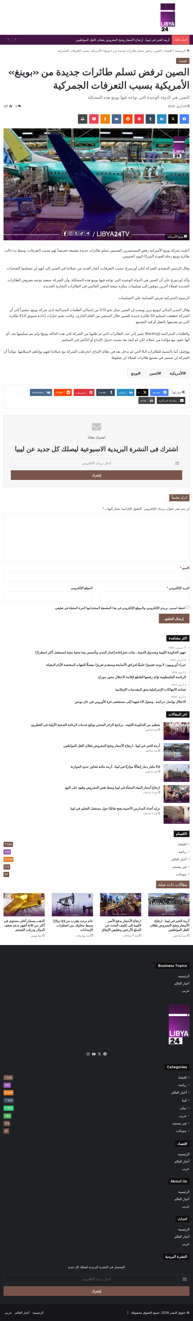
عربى (185, 991)
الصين (154, 373)
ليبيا (184, 1100)
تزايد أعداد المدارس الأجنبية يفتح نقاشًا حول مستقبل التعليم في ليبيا (115, 808)
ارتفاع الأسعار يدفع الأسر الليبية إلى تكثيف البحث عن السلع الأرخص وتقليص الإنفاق (121, 925)
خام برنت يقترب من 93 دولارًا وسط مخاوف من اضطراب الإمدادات (73, 925)
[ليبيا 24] (168, 17)
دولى (183, 1108)
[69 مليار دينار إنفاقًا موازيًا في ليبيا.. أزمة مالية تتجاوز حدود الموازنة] (176, 773)
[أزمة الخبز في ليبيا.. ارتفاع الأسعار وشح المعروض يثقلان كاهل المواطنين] (176, 752)
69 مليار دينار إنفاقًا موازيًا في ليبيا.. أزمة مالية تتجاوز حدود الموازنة (115, 766)
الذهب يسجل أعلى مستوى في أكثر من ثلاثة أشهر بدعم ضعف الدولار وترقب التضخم (24, 925)
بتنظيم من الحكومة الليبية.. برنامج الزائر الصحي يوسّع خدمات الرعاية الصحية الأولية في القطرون (95, 725)
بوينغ (134, 373)
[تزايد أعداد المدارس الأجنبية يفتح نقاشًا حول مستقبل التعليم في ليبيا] (176, 815)
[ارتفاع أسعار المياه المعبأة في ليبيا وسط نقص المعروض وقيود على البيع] (176, 794)
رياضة (182, 852)
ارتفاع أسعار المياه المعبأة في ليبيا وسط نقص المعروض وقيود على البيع (112, 787)
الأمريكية (176, 373)
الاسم (184, 568)
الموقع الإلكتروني (82, 588)
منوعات (181, 874)
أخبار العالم (179, 859)
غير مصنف (179, 867)
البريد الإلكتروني (178, 588)
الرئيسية (181, 50)
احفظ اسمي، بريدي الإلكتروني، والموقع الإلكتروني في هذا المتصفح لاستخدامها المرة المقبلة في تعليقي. (119, 608)
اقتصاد (168, 50)
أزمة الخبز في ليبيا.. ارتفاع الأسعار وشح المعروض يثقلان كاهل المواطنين (111, 746)
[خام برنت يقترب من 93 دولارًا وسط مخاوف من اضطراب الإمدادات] (72, 904)
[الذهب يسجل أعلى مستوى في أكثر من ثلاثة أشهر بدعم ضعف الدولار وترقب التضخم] (24, 904)
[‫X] (99, 1054)
